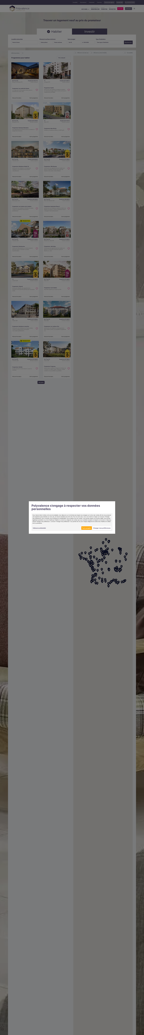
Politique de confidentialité (39, 528)
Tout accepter (86, 528)
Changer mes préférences (101, 528)
